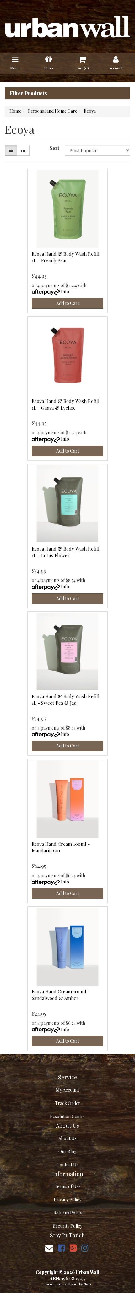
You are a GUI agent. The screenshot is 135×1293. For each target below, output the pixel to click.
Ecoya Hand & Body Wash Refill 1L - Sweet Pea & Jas (66, 699)
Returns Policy (67, 1213)
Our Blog (67, 1151)
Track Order (67, 1103)
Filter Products (28, 93)
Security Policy (67, 1226)
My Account (67, 1090)
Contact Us (67, 1165)
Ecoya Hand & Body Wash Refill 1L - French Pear (66, 257)
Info (65, 292)
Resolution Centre (67, 1116)
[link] (61, 1247)
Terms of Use (68, 1186)
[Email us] (49, 1247)
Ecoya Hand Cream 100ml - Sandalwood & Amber (61, 994)
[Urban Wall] (67, 26)
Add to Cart (67, 303)
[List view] (23, 150)
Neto (87, 1284)
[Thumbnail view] (11, 150)
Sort (54, 148)
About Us (67, 1138)
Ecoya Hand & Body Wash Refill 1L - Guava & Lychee (66, 404)
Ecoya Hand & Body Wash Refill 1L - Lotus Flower (66, 552)
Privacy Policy (67, 1200)
